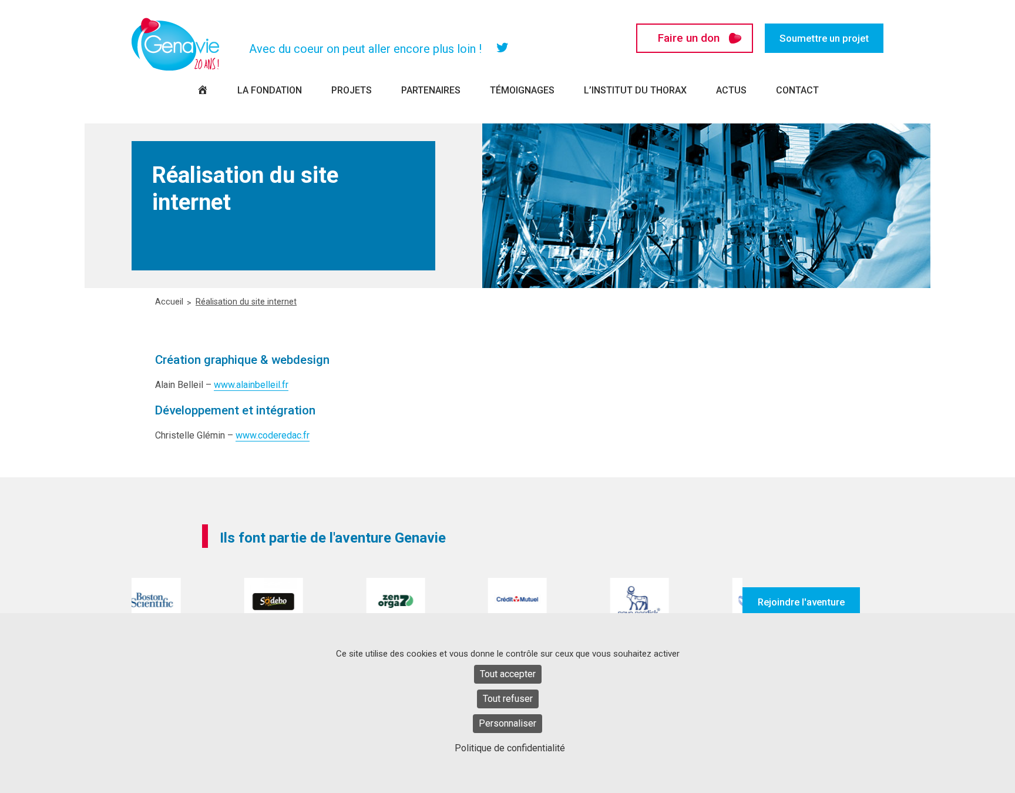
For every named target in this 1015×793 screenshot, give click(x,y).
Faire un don (689, 38)
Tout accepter (508, 674)
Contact (797, 90)
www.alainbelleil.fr (251, 384)
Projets (351, 90)
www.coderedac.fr (273, 435)
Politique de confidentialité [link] (510, 748)
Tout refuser (508, 698)
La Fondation (269, 90)
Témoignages (522, 90)
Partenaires (431, 90)
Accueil (169, 302)
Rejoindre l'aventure (801, 602)
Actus (731, 90)
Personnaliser (507, 723)
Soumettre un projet (824, 38)
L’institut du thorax (635, 90)
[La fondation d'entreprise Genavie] (176, 44)
